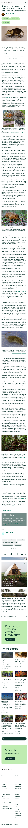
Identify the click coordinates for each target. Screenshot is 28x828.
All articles (5, 739)
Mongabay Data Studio (7, 808)
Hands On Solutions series (9, 616)
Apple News (18, 815)
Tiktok (16, 805)
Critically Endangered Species (10, 542)
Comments (5, 18)
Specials (3, 782)
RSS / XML (17, 817)
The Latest (4, 788)
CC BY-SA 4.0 (22, 132)
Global (12, 15)
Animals (5, 539)
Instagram (17, 796)
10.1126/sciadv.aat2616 (8, 506)
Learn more (9, 639)
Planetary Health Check (7, 802)
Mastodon (17, 811)
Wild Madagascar (5, 794)
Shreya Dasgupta (10, 13)
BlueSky (17, 809)
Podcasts (3, 778)
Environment (18, 545)
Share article (15, 18)
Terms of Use (18, 788)
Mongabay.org (5, 798)
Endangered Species (8, 545)
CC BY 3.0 (24, 353)
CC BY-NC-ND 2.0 (21, 232)
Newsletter (9, 758)
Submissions (18, 786)
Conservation (21, 539)
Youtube (17, 798)
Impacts (17, 782)
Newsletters (18, 784)
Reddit (16, 807)
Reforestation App (6, 800)
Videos (3, 776)
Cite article (6, 22)
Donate (16, 780)
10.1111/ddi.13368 (22, 498)
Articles (3, 780)
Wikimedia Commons (14, 132)
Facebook (17, 802)
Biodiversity (12, 539)
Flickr (15, 232)
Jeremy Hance (9, 532)
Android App (18, 813)
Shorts (3, 784)
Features (3, 786)
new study (7, 97)
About (16, 776)
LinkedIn (17, 794)
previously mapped (21, 291)
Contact (17, 778)
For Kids (3, 796)
